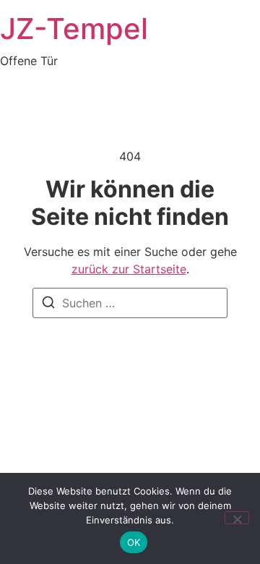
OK (134, 542)
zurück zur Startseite (129, 269)
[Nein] (237, 517)
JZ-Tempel (74, 28)
